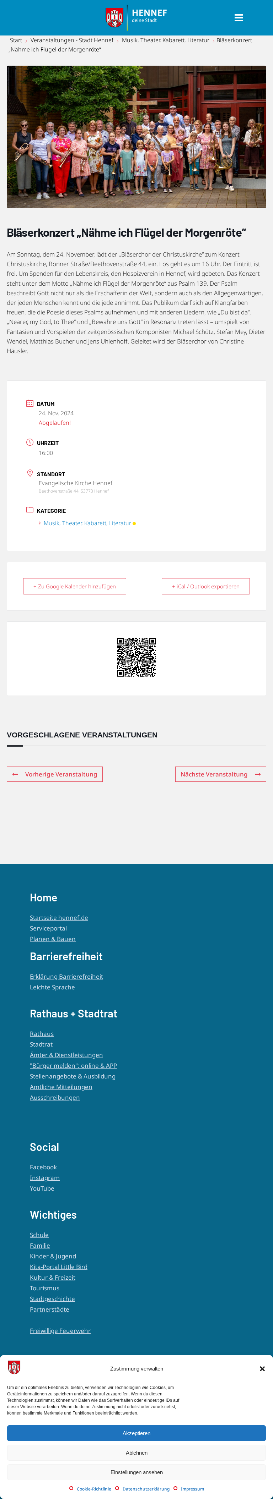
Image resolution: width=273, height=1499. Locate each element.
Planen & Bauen (53, 939)
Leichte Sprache (52, 987)
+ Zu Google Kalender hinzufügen (74, 586)
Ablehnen (137, 1453)
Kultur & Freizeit (52, 1277)
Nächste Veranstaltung (214, 774)
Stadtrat (41, 1044)
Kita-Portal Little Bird (58, 1267)
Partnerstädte (49, 1309)
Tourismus (44, 1288)
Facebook (43, 1167)
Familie (40, 1245)
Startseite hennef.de (59, 917)
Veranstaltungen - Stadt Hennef (72, 40)
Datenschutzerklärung (146, 1489)
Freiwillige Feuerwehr (60, 1331)
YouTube (42, 1188)
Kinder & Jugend (53, 1256)
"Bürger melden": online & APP (73, 1065)
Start (16, 40)
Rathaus (42, 1033)
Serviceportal (48, 928)
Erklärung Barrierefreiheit (66, 976)
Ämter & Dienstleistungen (66, 1055)
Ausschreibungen (55, 1097)
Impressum (192, 1489)
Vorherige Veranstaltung (61, 774)
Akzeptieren (136, 1433)
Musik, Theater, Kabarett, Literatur (165, 40)
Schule (39, 1235)
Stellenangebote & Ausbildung (73, 1076)
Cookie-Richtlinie (94, 1489)
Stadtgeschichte (52, 1299)
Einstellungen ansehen (137, 1472)
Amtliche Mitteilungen (61, 1087)
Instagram (45, 1178)
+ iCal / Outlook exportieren (206, 586)
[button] (262, 1368)
